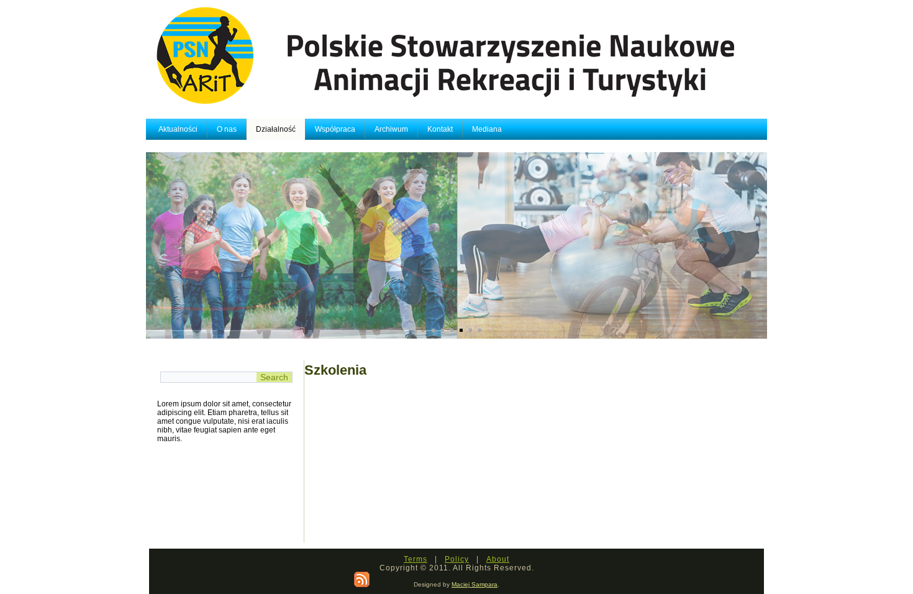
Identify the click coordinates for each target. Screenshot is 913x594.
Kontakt (440, 129)
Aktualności (178, 129)
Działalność (276, 129)
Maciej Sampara (474, 584)
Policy (457, 559)
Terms (415, 559)
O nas (227, 129)
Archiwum (391, 129)
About (497, 559)
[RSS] (362, 579)
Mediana (487, 129)
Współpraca (335, 129)
